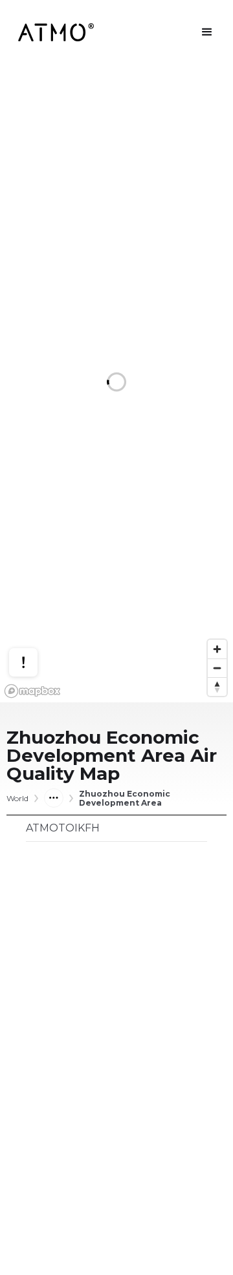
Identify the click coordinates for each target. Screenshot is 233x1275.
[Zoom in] (217, 649)
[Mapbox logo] (32, 691)
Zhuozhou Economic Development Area (124, 799)
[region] (116, 383)
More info (35, 616)
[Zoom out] (217, 667)
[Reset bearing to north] (217, 686)
